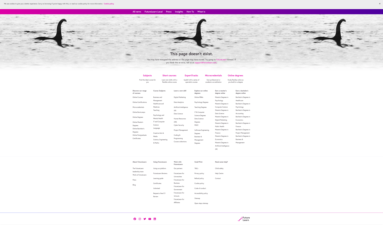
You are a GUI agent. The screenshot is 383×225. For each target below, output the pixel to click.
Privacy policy (199, 173)
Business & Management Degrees (198, 140)
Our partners (178, 168)
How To (190, 11)
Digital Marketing (180, 97)
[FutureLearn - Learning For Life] (244, 218)
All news (137, 11)
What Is (201, 11)
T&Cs (196, 168)
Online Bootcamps (139, 112)
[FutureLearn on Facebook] (135, 218)
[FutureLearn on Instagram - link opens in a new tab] (139, 218)
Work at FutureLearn (139, 175)
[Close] (380, 3)
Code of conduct (200, 188)
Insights (179, 11)
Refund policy (199, 178)
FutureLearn (221, 59)
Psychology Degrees (201, 102)
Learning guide (158, 178)
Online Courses (138, 97)
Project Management (181, 130)
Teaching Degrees (200, 107)
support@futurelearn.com (206, 62)
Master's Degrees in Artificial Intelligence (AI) (222, 146)
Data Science (178, 114)
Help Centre (219, 173)
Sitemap (197, 198)
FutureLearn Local (154, 11)
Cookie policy (199, 183)
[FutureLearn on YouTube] (149, 218)
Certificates (157, 183)
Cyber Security (179, 125)
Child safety (219, 168)
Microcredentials (138, 107)
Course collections (180, 142)
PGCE (196, 125)
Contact (218, 178)
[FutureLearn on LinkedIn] (154, 218)
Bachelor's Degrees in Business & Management (243, 139)
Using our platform (159, 168)
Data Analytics (179, 102)
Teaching (156, 110)
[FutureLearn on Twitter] (144, 218)
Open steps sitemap (201, 203)
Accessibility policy (201, 193)
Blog (134, 185)
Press (169, 11)
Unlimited (156, 188)
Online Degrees (138, 117)
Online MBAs (198, 97)
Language (156, 128)
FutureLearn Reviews (160, 173)
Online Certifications (140, 102)
